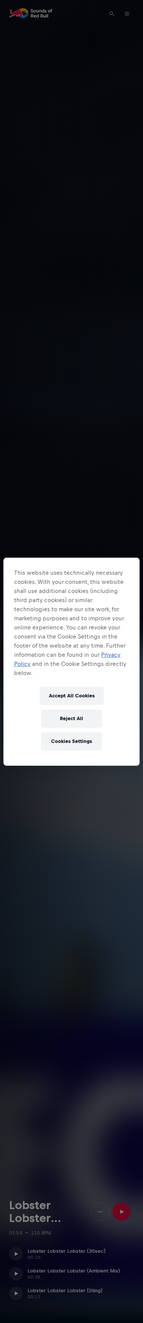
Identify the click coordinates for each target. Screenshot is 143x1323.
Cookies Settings (71, 741)
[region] (71, 662)
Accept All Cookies (72, 696)
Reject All (71, 718)
